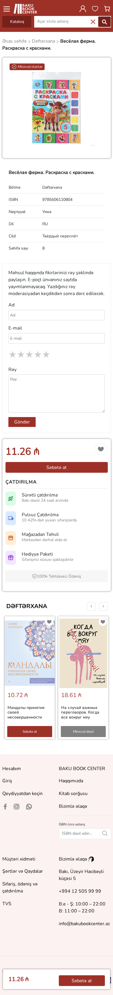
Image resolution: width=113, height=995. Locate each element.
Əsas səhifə (15, 41)
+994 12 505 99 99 (80, 891)
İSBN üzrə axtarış (72, 824)
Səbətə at (56, 467)
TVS (6, 904)
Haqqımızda (71, 781)
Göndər (22, 422)
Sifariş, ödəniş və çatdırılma (20, 887)
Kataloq (17, 21)
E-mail (15, 328)
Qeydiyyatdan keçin (22, 793)
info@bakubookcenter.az (84, 924)
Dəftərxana (26, 606)
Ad (11, 305)
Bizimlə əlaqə (73, 806)
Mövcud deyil (83, 731)
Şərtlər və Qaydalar (22, 871)
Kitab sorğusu (73, 793)
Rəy (12, 369)
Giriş (7, 781)
